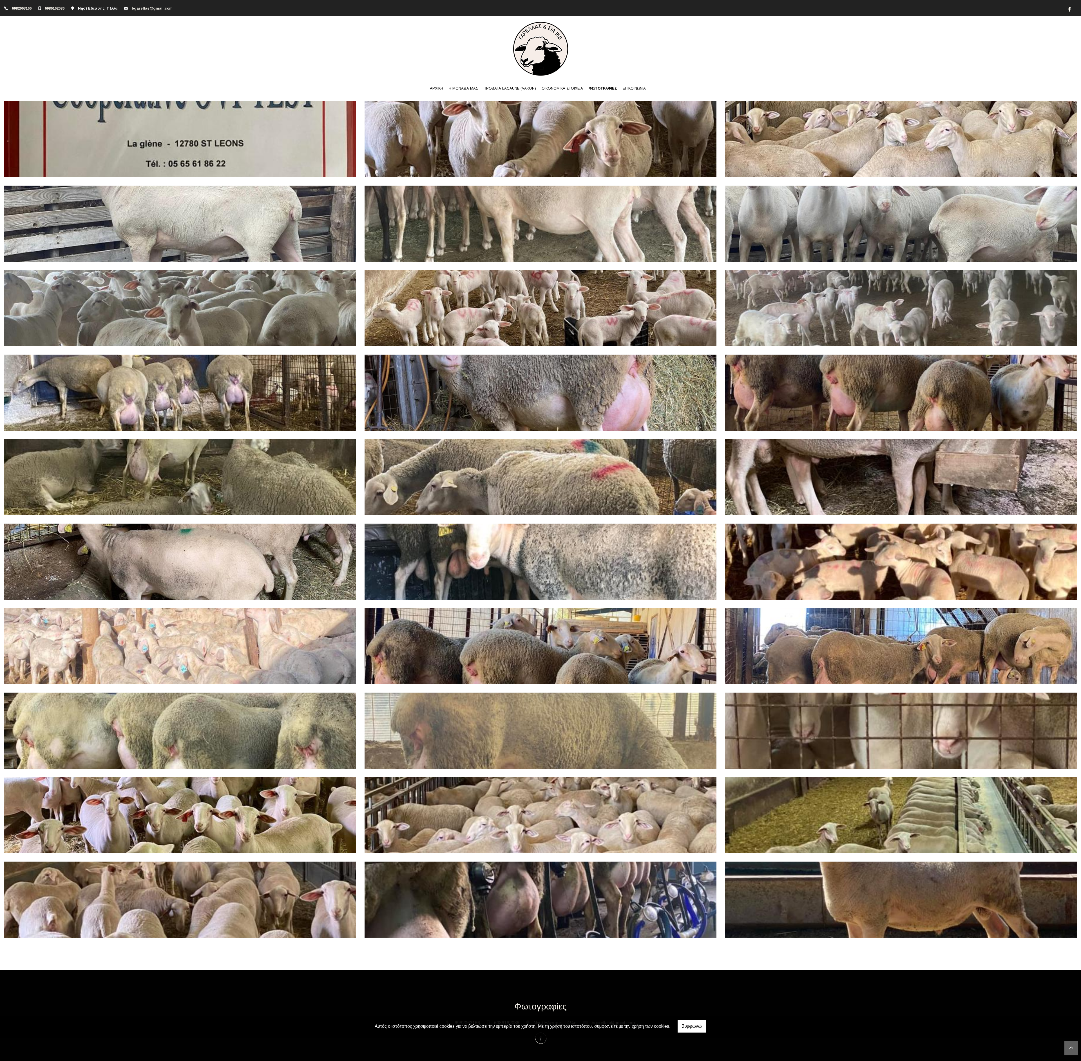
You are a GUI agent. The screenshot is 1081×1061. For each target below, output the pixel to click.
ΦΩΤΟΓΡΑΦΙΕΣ (603, 88)
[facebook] (1069, 8)
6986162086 (54, 8)
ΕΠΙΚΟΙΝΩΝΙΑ (634, 88)
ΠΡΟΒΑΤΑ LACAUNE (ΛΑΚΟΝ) (510, 88)
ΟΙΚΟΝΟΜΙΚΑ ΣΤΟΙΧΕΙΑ (562, 88)
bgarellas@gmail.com (152, 8)
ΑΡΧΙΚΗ (436, 88)
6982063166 (22, 8)
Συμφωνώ (692, 1026)
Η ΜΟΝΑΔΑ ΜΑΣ (463, 88)
